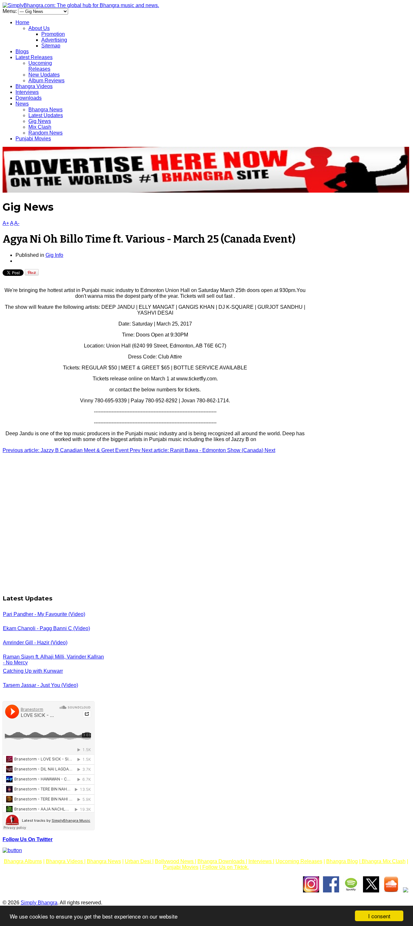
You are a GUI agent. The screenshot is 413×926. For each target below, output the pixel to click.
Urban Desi (138, 861)
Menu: (10, 11)
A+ (6, 223)
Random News (45, 133)
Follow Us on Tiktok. (225, 867)
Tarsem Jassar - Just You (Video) (40, 685)
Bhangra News (45, 109)
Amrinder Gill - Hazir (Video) (35, 642)
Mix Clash (39, 127)
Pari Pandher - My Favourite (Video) (44, 614)
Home (22, 22)
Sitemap (50, 45)
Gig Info (54, 255)
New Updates (44, 74)
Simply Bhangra (39, 902)
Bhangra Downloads (221, 861)
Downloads (28, 98)
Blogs (22, 51)
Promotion (53, 34)
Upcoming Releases (40, 66)
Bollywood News (175, 861)
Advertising (54, 40)
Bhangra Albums (23, 861)
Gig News (39, 121)
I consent (379, 916)
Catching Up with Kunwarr (33, 671)
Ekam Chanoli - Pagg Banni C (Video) (46, 628)
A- (16, 223)
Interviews (27, 92)
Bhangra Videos (34, 86)
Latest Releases (34, 57)
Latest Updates (45, 115)
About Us (39, 28)
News (22, 103)
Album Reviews (46, 80)
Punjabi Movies (33, 138)
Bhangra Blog (342, 861)
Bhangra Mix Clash (383, 861)
